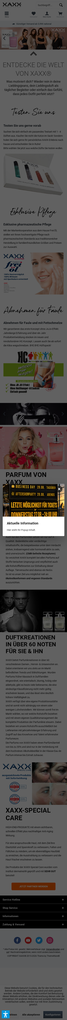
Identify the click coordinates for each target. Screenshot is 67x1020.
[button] (6, 1014)
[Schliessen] (59, 489)
